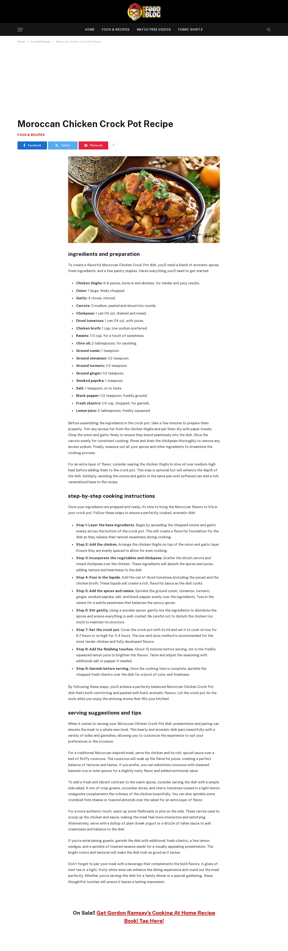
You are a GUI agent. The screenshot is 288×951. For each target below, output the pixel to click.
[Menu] (20, 29)
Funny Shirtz (190, 29)
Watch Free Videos (154, 29)
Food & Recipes (116, 29)
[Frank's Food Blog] (144, 11)
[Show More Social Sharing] (113, 145)
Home (90, 29)
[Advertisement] (144, 80)
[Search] (268, 29)
